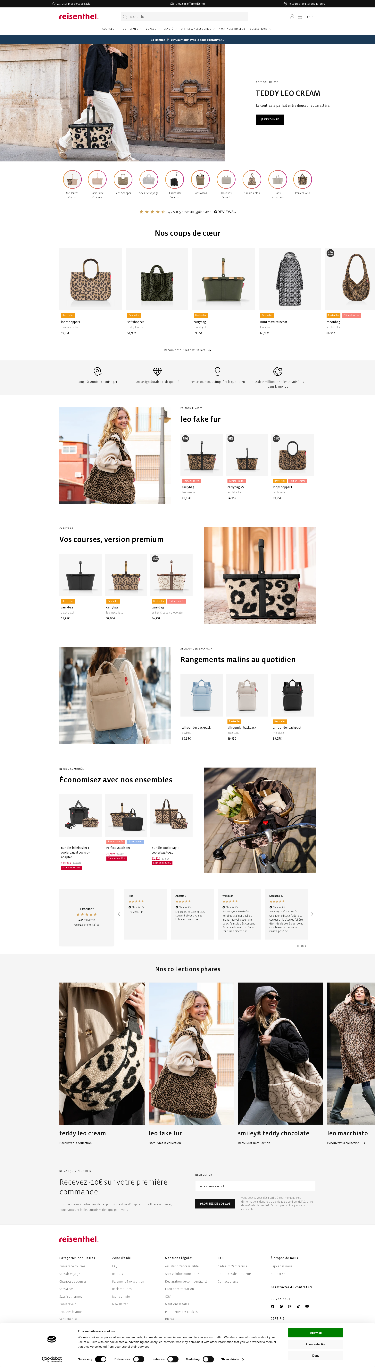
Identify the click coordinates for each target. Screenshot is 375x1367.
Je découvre (270, 119)
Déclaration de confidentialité (186, 1281)
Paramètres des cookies (181, 1311)
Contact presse (228, 1281)
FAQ (115, 1266)
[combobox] (184, 16)
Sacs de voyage (69, 1274)
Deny (315, 1355)
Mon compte (121, 1296)
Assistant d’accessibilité (182, 1266)
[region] (216, 914)
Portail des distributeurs (235, 1274)
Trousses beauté (70, 1311)
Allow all (316, 1332)
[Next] (309, 285)
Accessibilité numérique (182, 1274)
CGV (168, 1296)
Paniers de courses (72, 1266)
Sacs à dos (66, 1289)
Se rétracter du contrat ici (291, 1287)
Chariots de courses (73, 1281)
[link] (102, 1064)
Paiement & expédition (128, 1281)
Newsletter (120, 1304)
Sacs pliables (68, 1319)
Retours (117, 1274)
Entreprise (278, 1274)
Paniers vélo (67, 1304)
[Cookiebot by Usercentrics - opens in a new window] (52, 1359)
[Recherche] (125, 16)
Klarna (170, 1319)
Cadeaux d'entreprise (232, 1266)
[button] (110, 30)
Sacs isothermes (70, 1296)
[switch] (138, 1359)
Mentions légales (177, 1304)
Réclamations (122, 1289)
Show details (230, 1359)
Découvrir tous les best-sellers (185, 350)
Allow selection (315, 1344)
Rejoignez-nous (281, 1266)
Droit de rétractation (179, 1289)
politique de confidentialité (289, 1201)
